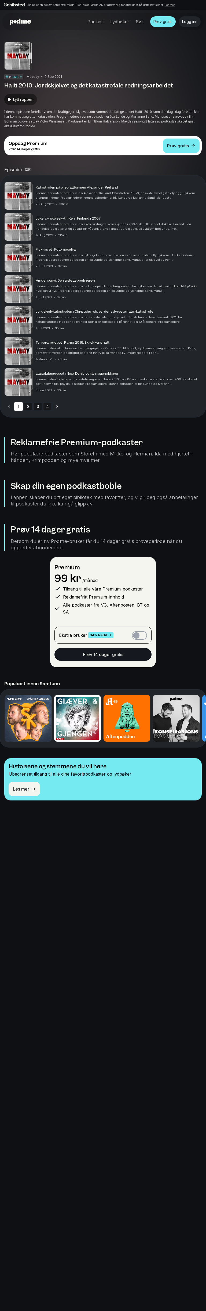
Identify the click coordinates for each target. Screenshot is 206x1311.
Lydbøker (119, 21)
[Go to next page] (57, 406)
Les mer (170, 4)
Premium (67, 567)
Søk (140, 21)
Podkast (95, 21)
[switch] (139, 635)
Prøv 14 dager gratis (103, 654)
